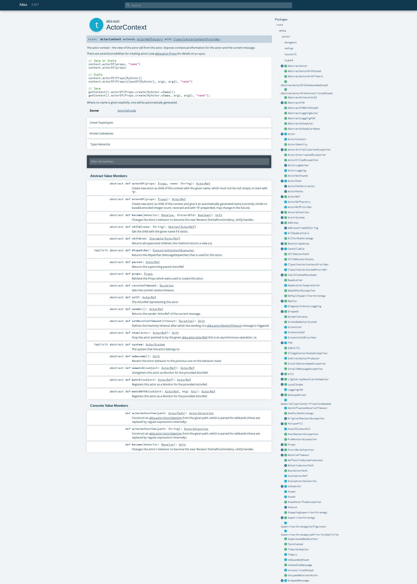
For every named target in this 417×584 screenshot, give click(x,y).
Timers (292, 554)
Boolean (204, 215)
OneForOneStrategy (301, 413)
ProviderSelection (301, 449)
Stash (291, 496)
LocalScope (295, 384)
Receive (167, 215)
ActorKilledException (303, 160)
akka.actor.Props (166, 53)
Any (193, 391)
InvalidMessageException (305, 368)
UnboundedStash (298, 559)
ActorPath (294, 180)
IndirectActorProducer (304, 358)
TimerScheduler (298, 549)
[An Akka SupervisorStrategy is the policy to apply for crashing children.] (286, 518)
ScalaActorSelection (302, 481)
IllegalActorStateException (307, 353)
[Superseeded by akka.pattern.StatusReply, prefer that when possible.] (286, 507)
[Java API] (286, 191)
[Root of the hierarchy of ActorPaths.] (286, 471)
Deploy (292, 301)
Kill (291, 374)
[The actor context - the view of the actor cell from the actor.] (286, 139)
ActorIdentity (298, 144)
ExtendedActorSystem (302, 321)
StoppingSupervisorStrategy (307, 512)
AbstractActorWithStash (304, 71)
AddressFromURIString (303, 227)
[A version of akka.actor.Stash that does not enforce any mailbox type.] (286, 570)
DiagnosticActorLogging (304, 306)
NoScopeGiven (297, 395)
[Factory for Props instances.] (282, 445)
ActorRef (294, 196)
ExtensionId (296, 332)
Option (173, 226)
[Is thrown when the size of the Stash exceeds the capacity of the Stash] (286, 502)
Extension (294, 327)
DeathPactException (301, 290)
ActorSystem (296, 217)
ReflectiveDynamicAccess (305, 460)
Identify (294, 348)
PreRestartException (302, 439)
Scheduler (294, 486)
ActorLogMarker (298, 165)
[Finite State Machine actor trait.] (286, 343)
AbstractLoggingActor (303, 113)
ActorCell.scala (126, 110)
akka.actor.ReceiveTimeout (224, 326)
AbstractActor (298, 65)
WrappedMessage (298, 580)
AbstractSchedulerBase (304, 128)
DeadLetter (295, 280)
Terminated (295, 544)
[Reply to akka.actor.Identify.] (286, 144)
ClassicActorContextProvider (308, 264)
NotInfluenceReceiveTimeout (307, 408)
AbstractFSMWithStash (303, 107)
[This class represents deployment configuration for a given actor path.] (286, 301)
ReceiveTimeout (298, 455)
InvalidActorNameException (307, 363)
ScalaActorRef (298, 475)
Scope (291, 491)
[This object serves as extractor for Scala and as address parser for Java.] (286, 228)
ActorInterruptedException (307, 154)
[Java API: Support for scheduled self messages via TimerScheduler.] (286, 76)
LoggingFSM (295, 389)
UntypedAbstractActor (303, 575)
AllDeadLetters (298, 233)
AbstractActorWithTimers (305, 76)
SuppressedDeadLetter (303, 538)
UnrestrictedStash (301, 570)
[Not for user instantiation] (286, 254)
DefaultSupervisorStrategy (307, 295)
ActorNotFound (298, 175)
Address (293, 222)
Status (292, 507)
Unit (218, 215)
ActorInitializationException (309, 149)
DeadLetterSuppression (304, 285)
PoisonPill (295, 423)
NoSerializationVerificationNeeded (306, 403)
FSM (290, 342)
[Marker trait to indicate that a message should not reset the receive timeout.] (286, 408)
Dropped (293, 311)
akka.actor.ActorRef (194, 337)
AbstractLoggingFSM (301, 118)
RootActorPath (298, 470)
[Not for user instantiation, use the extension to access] (286, 275)
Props (291, 444)
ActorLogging (297, 170)
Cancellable (296, 248)
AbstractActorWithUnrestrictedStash (307, 93)
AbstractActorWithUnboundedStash (304, 85)
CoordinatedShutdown (302, 274)
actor (116, 21)
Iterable (156, 238)
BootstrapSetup (298, 243)
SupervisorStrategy (301, 517)
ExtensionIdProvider (302, 337)
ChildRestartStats (301, 259)
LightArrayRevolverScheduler (308, 379)
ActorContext (297, 139)
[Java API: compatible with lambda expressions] (282, 66)
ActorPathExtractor (301, 186)
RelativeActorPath (301, 465)
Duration (167, 285)
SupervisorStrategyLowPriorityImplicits (310, 534)
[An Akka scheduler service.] (286, 124)
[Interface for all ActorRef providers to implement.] (286, 207)
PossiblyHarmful (299, 428)
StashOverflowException (304, 502)
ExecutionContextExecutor (173, 250)
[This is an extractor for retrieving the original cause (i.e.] (286, 418)
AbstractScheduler (301, 123)
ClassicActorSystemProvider (307, 269)
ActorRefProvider (300, 207)
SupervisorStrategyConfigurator (303, 526)
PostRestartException (303, 434)
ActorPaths (295, 191)
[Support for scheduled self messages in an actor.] (286, 549)
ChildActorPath (298, 254)
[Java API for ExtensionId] (286, 97)
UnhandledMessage (300, 565)
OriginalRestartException (306, 418)
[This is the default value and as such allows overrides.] (286, 395)
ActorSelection (298, 212)
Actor (291, 134)
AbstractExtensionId (302, 97)
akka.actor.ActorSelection (165, 418)
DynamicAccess (298, 316)
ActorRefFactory (299, 201)
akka (109, 21)
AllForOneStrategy (301, 238)
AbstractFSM (296, 102)
